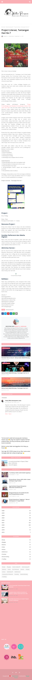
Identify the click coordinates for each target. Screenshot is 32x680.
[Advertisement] (16, 621)
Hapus (9, 413)
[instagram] (19, 672)
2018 (16, 530)
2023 (16, 518)
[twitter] (16, 672)
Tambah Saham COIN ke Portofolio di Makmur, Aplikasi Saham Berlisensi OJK (18, 593)
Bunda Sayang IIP (9, 27)
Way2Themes (15, 676)
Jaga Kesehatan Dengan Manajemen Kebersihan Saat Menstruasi (17, 486)
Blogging (16, 542)
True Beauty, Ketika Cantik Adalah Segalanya (20, 472)
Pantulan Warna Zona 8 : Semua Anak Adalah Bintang (15, 357)
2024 (16, 515)
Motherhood (16, 551)
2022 (16, 520)
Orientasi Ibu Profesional (7, 574)
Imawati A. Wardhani (8, 36)
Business (16, 544)
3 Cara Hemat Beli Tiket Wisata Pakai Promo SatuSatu (19, 586)
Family (16, 547)
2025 (16, 513)
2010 (16, 532)
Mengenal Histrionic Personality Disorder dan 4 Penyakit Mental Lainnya (19, 493)
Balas (6, 413)
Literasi (3, 571)
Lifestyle (27, 569)
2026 (16, 510)
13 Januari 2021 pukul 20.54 (12, 402)
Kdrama (16, 549)
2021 (16, 522)
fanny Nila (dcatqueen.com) (13, 400)
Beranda (3, 27)
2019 (16, 527)
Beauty (16, 540)
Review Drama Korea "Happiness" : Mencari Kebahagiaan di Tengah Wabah (19, 500)
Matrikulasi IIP (10, 571)
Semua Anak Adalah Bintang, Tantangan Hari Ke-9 (14, 388)
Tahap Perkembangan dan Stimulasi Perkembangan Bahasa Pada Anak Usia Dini (16, 106)
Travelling (16, 559)
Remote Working (16, 556)
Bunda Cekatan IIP (16, 567)
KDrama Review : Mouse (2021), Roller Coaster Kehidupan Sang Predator (20, 480)
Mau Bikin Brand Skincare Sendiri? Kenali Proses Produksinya (19, 599)
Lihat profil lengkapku (13, 464)
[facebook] (12, 672)
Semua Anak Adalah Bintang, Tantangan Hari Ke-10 (15, 373)
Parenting (16, 554)
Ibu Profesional (15, 569)
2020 (16, 525)
